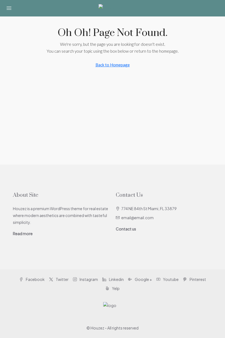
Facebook (35, 279)
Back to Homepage (112, 64)
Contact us (126, 228)
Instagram (88, 279)
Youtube (170, 279)
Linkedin (116, 279)
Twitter (62, 279)
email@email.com (137, 217)
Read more (23, 233)
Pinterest (197, 279)
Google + (143, 279)
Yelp (115, 288)
